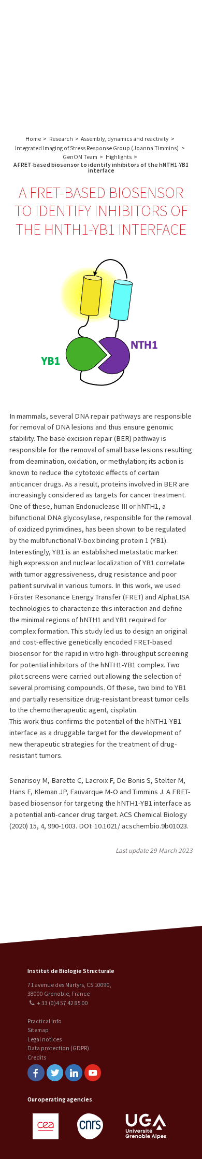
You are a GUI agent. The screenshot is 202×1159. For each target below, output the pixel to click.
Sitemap (38, 1030)
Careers (150, 91)
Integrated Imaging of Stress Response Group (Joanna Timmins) (97, 148)
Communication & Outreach (150, 65)
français (88, 63)
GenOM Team (80, 157)
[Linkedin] (73, 1072)
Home (33, 138)
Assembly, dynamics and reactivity (124, 138)
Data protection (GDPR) (58, 1048)
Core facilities (150, 39)
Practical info (44, 1021)
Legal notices (44, 1039)
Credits (36, 1057)
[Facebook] (35, 1072)
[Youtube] (92, 1072)
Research (165, 19)
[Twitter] (55, 1072)
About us (132, 19)
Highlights (119, 157)
